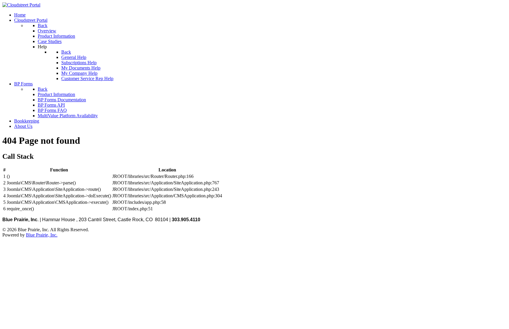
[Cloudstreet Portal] (21, 4)
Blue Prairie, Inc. (41, 234)
